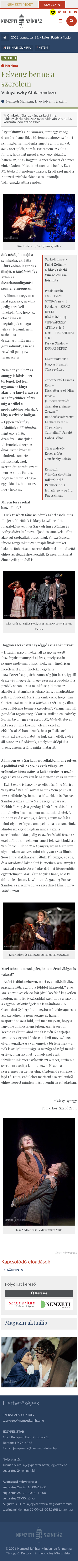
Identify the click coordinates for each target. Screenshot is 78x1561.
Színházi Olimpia (18, 47)
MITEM (43, 47)
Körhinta (10, 122)
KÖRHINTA (15, 1269)
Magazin (52, 4)
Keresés (40, 1293)
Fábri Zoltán (28, 115)
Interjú (9, 58)
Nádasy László (13, 118)
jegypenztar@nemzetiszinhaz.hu (35, 1448)
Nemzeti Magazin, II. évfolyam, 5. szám (36, 101)
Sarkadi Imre (47, 115)
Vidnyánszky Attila (58, 118)
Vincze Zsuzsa (34, 118)
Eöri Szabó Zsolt (28, 122)
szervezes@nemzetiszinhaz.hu (23, 1420)
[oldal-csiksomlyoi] (39, 1362)
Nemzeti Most (19, 4)
